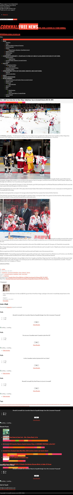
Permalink (5, 301)
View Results (36, 325)
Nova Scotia (2, 404)
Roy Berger (5, 404)
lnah (20, 274)
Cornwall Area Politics (19, 447)
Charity (22, 404)
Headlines (13, 102)
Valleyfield (21, 405)
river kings (24, 274)
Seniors (30, 440)
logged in (9, 307)
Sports (23, 102)
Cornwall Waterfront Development (11, 405)
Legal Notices (9, 404)
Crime (19, 467)
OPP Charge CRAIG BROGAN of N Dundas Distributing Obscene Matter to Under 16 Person (27, 464)
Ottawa (8, 456)
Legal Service (14, 404)
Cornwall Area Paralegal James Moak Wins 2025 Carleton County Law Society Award (25, 451)
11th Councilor (3, 405)
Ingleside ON (30, 454)
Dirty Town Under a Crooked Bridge (62, 404)
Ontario (20, 102)
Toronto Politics (18, 404)
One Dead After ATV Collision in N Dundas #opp (15, 457)
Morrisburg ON (42, 454)
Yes (5, 318)
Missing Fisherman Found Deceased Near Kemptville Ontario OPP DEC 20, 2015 (27, 279)
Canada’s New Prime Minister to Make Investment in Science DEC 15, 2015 (28, 277)
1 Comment (6, 276)
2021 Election (54, 404)
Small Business (21, 456)
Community (3, 102)
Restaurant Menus (31, 404)
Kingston (35, 454)
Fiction (18, 405)
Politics (43, 447)
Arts (4, 440)
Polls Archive (6, 350)
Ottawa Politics (44, 404)
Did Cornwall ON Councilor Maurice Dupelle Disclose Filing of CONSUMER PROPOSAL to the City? (29, 444)
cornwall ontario (8, 274)
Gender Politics (25, 404)
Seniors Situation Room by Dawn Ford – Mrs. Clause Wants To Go (20, 437)
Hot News (32, 447)
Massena (35, 404)
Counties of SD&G (12, 454)
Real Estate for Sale (26, 405)
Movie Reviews (49, 404)
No (5, 319)
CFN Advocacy (39, 404)
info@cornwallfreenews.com (7, 489)
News (17, 102)
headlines (15, 274)
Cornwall (8, 102)
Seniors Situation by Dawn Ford (40, 440)
